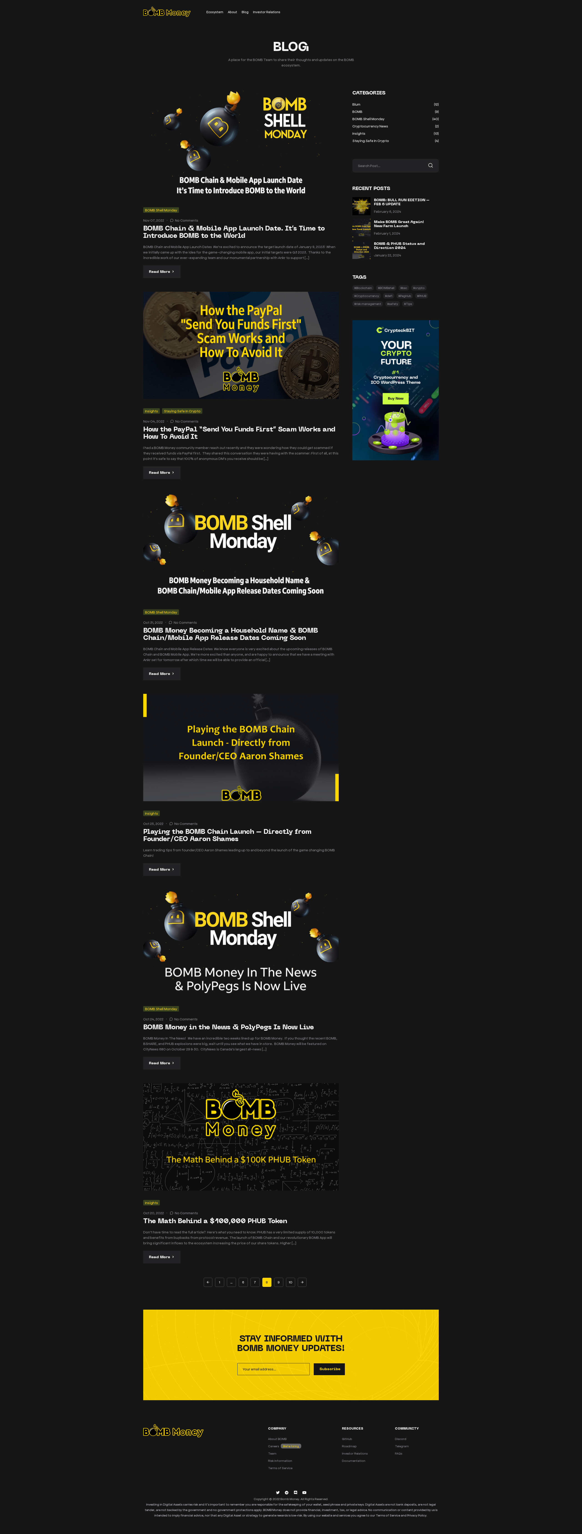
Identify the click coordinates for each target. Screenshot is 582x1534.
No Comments (186, 220)
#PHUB (421, 296)
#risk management (367, 304)
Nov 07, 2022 (153, 220)
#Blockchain (363, 288)
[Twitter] (277, 1492)
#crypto (419, 288)
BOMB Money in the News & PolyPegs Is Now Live (228, 1027)
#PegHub (404, 296)
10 (290, 1282)
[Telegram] (286, 1492)
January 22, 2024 (387, 255)
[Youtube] (304, 1492)
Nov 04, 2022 (153, 421)
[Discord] (295, 1492)
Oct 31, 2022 (153, 622)
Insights (151, 411)
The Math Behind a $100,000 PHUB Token (215, 1221)
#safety (392, 304)
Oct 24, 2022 (153, 1019)
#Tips (408, 304)
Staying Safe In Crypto (182, 411)
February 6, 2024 (387, 211)
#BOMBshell (386, 288)
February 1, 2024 (387, 233)
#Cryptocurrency (366, 296)
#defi (388, 296)
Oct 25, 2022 (153, 823)
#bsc (403, 288)
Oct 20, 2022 (153, 1213)
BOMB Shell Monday (161, 210)
